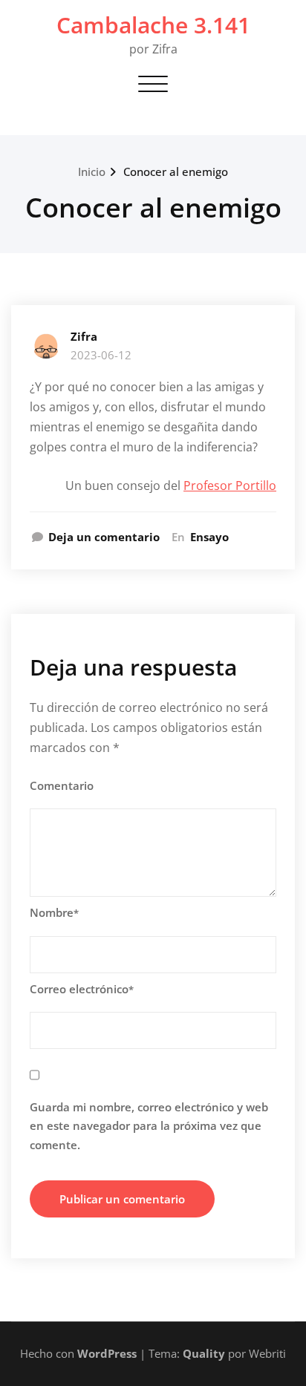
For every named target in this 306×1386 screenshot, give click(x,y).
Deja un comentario (104, 536)
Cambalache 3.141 (153, 25)
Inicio (91, 171)
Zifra (84, 336)
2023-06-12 (101, 354)
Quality (204, 1353)
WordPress (107, 1353)
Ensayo (209, 536)
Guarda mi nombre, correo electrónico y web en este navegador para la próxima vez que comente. (149, 1125)
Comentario (62, 785)
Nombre (54, 912)
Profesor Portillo (229, 485)
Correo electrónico (82, 988)
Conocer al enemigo (175, 171)
